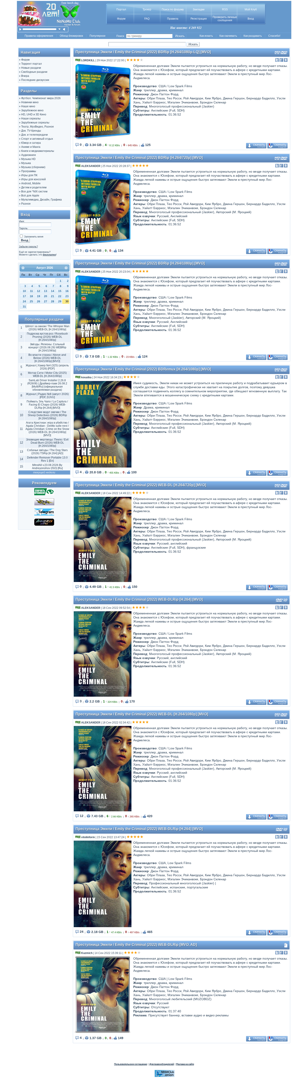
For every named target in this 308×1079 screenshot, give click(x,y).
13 (45, 291)
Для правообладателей (161, 1064)
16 (67, 291)
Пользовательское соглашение (130, 1064)
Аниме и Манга (30, 146)
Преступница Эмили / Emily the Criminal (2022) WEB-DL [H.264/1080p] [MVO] (142, 714)
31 (24, 306)
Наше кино (28, 106)
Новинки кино (30, 102)
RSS (225, 9)
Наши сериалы (31, 118)
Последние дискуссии (35, 80)
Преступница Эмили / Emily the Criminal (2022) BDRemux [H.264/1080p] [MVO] (143, 369)
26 (38, 301)
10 (24, 291)
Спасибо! (274, 35)
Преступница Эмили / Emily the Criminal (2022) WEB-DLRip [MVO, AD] (136, 945)
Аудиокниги (28, 155)
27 (45, 301)
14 (52, 291)
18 (31, 296)
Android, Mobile (31, 183)
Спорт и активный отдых (37, 138)
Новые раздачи (31, 67)
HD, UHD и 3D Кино (33, 114)
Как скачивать (228, 35)
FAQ (146, 18)
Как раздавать (253, 35)
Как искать (206, 35)
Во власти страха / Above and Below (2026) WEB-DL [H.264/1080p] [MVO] (47, 358)
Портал (121, 9)
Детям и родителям (33, 187)
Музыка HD (28, 159)
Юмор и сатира (31, 142)
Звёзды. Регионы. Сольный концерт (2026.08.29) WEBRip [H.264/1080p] (47, 347)
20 (45, 296)
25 (31, 301)
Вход (251, 18)
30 (67, 301)
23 (67, 296)
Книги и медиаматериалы (37, 151)
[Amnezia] (44, 524)
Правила (172, 18)
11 (31, 291)
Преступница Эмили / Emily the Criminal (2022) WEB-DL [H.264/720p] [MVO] (141, 485)
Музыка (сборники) (33, 167)
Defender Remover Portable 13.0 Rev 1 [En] (47, 459)
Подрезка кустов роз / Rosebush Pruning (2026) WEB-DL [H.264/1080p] (47, 337)
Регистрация (199, 18)
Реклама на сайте (185, 1064)
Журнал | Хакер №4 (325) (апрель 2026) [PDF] (47, 367)
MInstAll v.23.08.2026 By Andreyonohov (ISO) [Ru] (47, 466)
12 (38, 291)
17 (24, 296)
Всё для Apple (30, 195)
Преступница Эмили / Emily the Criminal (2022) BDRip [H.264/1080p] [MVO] (140, 263)
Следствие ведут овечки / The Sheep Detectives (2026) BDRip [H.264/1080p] (47, 415)
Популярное (98, 35)
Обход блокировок (71, 35)
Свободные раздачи (34, 71)
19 (38, 296)
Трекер (147, 9)
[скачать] (59, 29)
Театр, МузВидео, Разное (37, 126)
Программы (28, 171)
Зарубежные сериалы (35, 122)
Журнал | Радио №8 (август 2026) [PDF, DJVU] (47, 395)
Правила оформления (39, 35)
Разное (26, 203)
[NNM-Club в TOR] (165, 1076)
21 (52, 296)
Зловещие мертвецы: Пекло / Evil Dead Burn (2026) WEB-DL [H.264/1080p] (47, 442)
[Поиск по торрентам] (44, 504)
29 (59, 301)
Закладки (199, 9)
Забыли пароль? (28, 246)
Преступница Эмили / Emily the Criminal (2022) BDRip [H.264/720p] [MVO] (139, 158)
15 (59, 291)
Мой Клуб (251, 9)
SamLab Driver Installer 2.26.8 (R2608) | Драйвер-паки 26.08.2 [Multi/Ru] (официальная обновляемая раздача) (47, 385)
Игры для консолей (33, 179)
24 (24, 301)
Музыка (26, 163)
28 (52, 301)
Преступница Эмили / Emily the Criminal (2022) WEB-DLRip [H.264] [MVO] (139, 599)
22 (59, 296)
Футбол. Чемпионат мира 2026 (41, 98)
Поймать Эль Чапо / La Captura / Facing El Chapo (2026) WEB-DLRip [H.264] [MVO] (47, 404)
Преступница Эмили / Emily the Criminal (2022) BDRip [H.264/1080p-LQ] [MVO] (143, 52)
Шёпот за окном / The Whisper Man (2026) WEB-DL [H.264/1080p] (47, 328)
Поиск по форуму (173, 9)
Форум (121, 18)
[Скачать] (44, 494)
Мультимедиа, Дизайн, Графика (41, 199)
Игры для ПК (29, 175)
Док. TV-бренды (31, 130)
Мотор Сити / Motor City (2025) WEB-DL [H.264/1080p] (47, 374)
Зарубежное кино (32, 110)
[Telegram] (44, 514)
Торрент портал (31, 63)
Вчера (25, 76)
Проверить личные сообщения (225, 19)
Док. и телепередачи (34, 134)
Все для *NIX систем (34, 191)
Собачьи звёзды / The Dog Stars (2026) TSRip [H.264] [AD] (47, 452)
